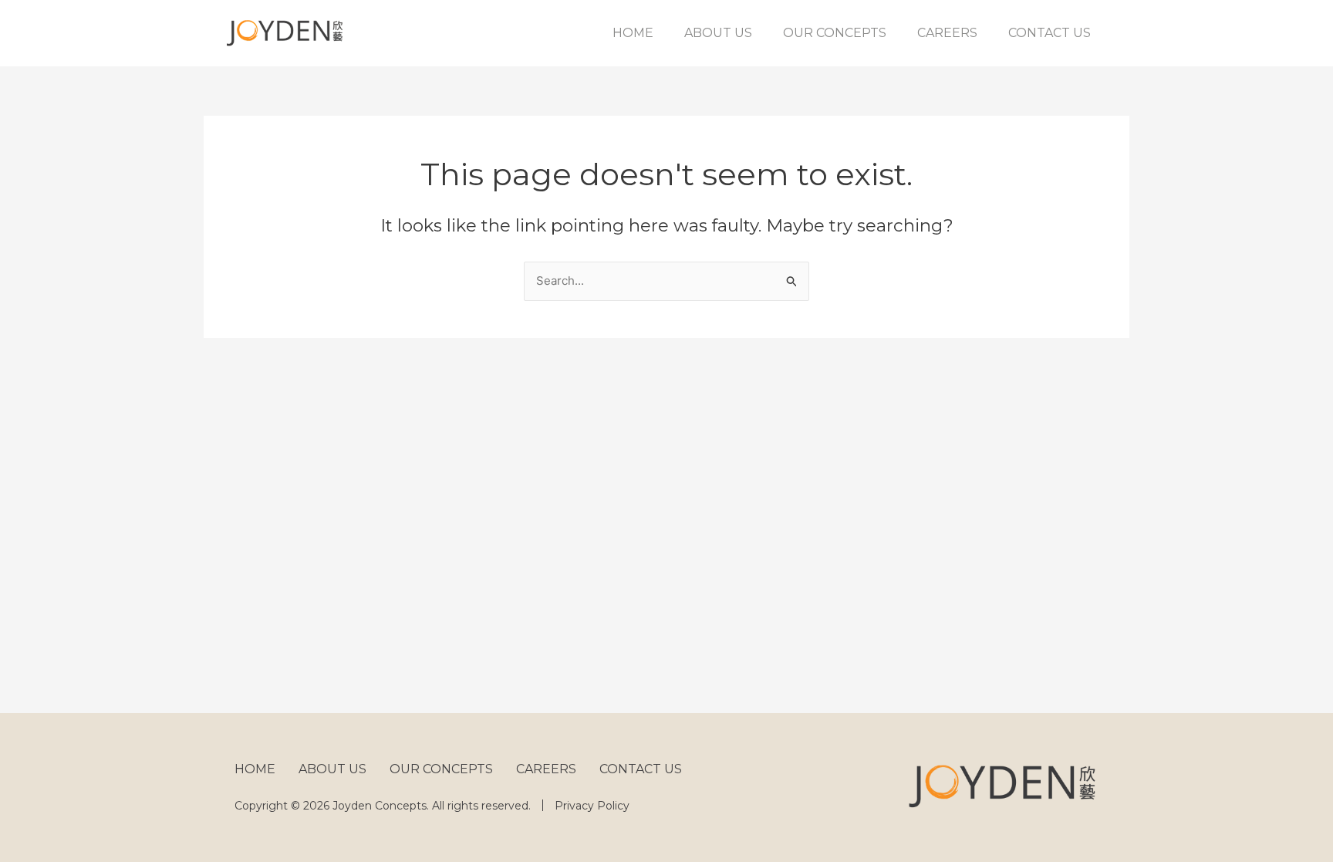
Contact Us (1049, 32)
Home (633, 32)
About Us (718, 32)
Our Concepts (834, 32)
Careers (947, 32)
